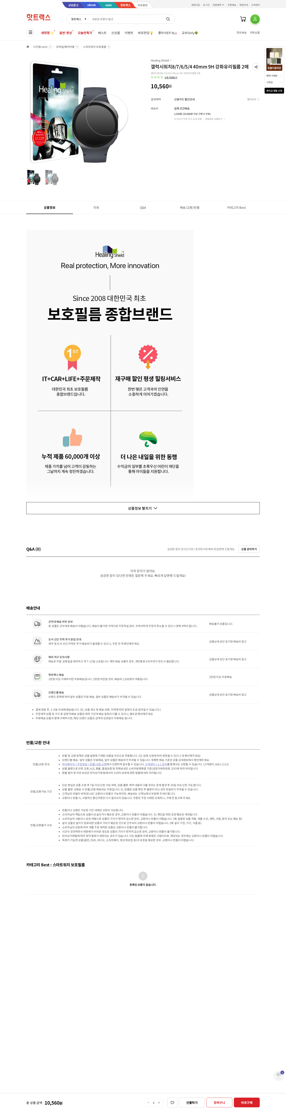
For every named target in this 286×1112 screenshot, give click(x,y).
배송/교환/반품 (190, 207)
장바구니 (219, 1102)
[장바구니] (243, 19)
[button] (256, 67)
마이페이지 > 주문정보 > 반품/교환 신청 (84, 764)
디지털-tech (40, 47)
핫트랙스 (76, 19)
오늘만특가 (85, 32)
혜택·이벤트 (272, 75)
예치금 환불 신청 (274, 90)
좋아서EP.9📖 (167, 32)
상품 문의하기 (249, 549)
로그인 (206, 4)
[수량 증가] (159, 1102)
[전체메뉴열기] (30, 32)
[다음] (134, 113)
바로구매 (247, 1102)
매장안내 (244, 4)
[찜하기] (172, 1103)
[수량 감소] (148, 1102)
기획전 (269, 82)
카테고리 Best (236, 207)
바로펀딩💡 (145, 32)
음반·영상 (65, 32)
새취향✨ (47, 32)
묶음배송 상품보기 (214, 118)
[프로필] (255, 19)
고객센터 (255, 4)
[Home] (27, 46)
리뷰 (96, 207)
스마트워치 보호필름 (94, 47)
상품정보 (49, 207)
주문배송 (232, 4)
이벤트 (129, 32)
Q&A (143, 207)
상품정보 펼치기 (140, 508)
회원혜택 (217, 4)
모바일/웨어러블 (65, 47)
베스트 (102, 32)
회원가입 (195, 4)
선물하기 (192, 1102)
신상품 (115, 32)
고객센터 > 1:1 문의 (156, 764)
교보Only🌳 (190, 32)
